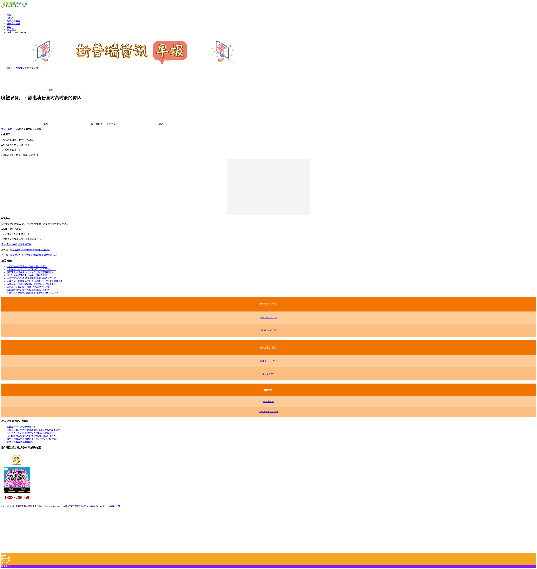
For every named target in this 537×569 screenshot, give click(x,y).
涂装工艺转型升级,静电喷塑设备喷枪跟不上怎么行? (32, 278)
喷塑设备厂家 (24, 244)
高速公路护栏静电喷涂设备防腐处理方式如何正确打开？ (35, 281)
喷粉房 (10, 18)
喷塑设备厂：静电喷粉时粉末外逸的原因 (30, 249)
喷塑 (3, 244)
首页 (9, 15)
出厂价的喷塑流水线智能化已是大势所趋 (27, 266)
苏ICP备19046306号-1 (85, 506)
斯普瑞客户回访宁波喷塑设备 (21, 427)
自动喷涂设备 (13, 23)
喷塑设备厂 (6, 129)
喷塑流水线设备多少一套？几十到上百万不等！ (30, 272)
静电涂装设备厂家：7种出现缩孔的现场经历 (28, 287)
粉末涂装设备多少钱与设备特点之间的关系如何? (31, 436)
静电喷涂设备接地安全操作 (20, 441)
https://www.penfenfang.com (52, 506)
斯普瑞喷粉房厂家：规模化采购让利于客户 (28, 290)
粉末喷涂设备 (13, 20)
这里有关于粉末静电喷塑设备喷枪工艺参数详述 (30, 433)
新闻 (9, 26)
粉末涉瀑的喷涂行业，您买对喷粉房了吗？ (28, 275)
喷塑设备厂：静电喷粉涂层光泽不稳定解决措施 (33, 255)
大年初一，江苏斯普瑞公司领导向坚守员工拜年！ (31, 269)
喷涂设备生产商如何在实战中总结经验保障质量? (31, 284)
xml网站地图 (114, 506)
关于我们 (11, 29)
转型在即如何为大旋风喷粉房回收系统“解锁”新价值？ (33, 430)
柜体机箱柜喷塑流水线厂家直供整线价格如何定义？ (32, 293)
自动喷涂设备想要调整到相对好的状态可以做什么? (32, 439)
